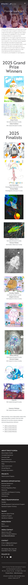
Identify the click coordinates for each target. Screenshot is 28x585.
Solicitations (4, 496)
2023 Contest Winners (10, 429)
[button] (25, 3)
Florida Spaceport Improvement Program (13, 504)
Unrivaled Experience (7, 455)
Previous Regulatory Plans (8, 488)
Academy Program (6, 516)
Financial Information (7, 470)
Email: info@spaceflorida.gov (9, 543)
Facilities (3, 502)
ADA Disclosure (18, 573)
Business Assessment (7, 483)
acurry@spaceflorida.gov (8, 535)
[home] (9, 3)
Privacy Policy (9, 573)
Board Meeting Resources (8, 461)
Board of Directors (6, 459)
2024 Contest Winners (10, 428)
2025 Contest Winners (10, 426)
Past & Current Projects (7, 476)
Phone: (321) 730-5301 (7, 545)
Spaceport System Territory (9, 506)
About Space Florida (7, 453)
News (3, 524)
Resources (4, 490)
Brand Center (5, 526)
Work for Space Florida (7, 513)
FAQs (2, 464)
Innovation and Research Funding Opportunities (10, 493)
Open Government (6, 466)
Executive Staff (5, 457)
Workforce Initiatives (7, 518)
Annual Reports (5, 468)
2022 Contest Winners (10, 431)
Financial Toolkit (5, 485)
